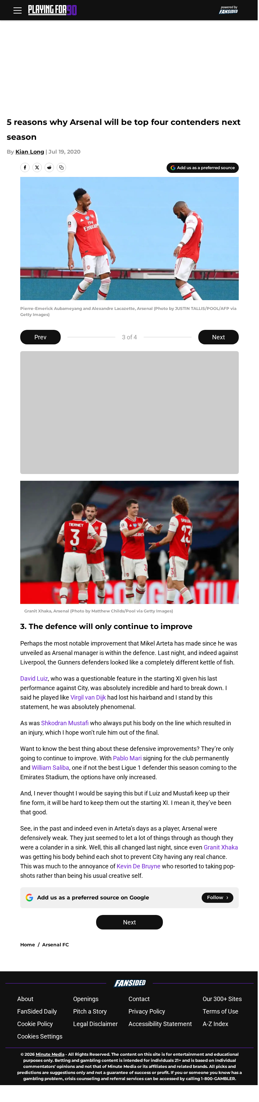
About (25, 998)
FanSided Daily (37, 1011)
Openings (85, 998)
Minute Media (50, 1054)
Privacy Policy (146, 1011)
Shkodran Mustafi (65, 723)
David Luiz (34, 678)
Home (27, 945)
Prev (40, 337)
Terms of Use (220, 1011)
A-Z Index (215, 1023)
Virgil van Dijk (88, 697)
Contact (139, 998)
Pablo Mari (127, 758)
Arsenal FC (55, 945)
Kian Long (30, 152)
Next (218, 337)
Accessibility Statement (160, 1023)
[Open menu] (17, 10)
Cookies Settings (39, 1036)
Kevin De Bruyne (139, 866)
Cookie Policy (35, 1023)
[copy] (61, 167)
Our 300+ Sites (222, 998)
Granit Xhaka (221, 847)
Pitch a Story (90, 1011)
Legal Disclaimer (95, 1023)
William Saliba (50, 767)
